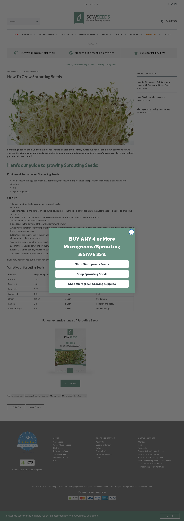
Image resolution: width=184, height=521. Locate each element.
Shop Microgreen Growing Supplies (92, 284)
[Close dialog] (131, 231)
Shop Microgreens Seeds (92, 264)
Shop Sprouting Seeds (92, 274)
